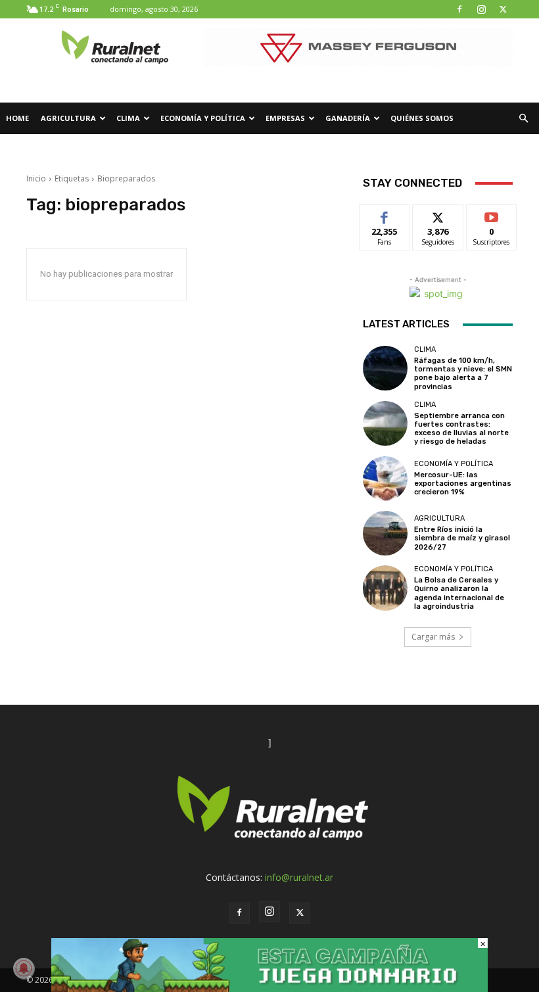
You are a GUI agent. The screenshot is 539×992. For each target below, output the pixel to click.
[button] (523, 118)
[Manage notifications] (23, 968)
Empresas (285, 118)
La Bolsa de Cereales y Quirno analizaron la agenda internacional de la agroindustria (459, 593)
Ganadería (347, 118)
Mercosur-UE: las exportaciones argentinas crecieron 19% (462, 483)
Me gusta (385, 215)
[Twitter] (503, 9)
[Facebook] (459, 9)
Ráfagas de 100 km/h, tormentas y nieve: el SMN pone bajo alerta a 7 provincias (463, 373)
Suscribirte (492, 215)
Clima (128, 118)
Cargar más (433, 636)
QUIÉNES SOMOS (422, 118)
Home (17, 118)
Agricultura (68, 118)
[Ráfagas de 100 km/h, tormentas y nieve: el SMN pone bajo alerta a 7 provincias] (385, 368)
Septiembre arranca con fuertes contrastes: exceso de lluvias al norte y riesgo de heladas (461, 429)
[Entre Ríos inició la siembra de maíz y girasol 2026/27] (385, 533)
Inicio (36, 178)
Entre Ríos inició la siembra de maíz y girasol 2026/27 (462, 538)
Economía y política (202, 118)
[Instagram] (481, 9)
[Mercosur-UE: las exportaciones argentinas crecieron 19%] (385, 478)
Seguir (438, 215)
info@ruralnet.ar (299, 877)
